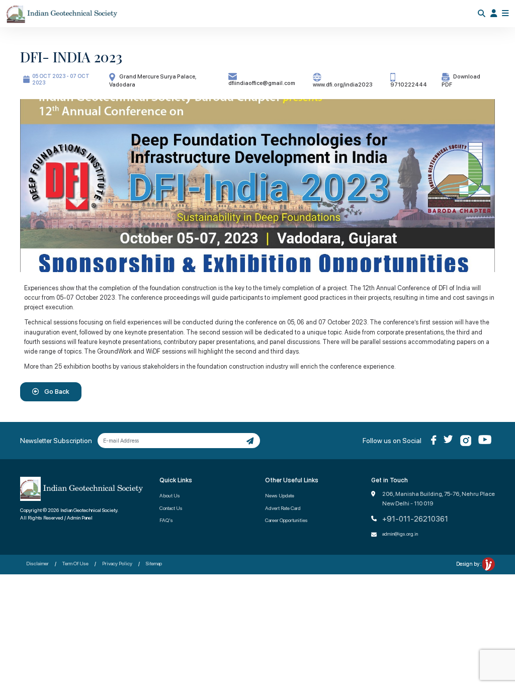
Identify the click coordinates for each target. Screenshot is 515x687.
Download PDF (461, 80)
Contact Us (171, 508)
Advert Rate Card (283, 508)
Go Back (56, 391)
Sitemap (154, 563)
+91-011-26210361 (415, 519)
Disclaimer (37, 563)
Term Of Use (75, 563)
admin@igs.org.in (400, 534)
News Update (279, 495)
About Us (169, 495)
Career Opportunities (286, 520)
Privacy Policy (117, 563)
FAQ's (166, 520)
